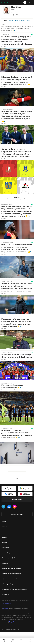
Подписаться (6, 15)
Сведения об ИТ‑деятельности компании (14, 589)
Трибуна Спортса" (7, 553)
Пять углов (4, 440)
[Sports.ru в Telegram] (4, 507)
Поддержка (5, 547)
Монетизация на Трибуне (9, 558)
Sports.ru (5, 608)
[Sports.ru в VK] (9, 507)
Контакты (4, 532)
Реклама (4, 542)
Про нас (4, 521)
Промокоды (5, 594)
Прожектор (5, 563)
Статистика (11, 20)
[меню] (30, 2)
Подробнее (12, 622)
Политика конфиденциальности (11, 573)
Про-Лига (3, 46)
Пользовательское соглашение (11, 568)
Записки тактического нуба (8, 389)
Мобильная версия (17, 514)
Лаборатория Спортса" (8, 584)
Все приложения (17, 499)
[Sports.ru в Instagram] (15, 507)
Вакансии (4, 537)
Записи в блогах (25, 20)
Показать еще (17, 470)
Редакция (4, 527)
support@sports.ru (7, 603)
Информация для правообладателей (13, 579)
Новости (17, 20)
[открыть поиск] (20, 2)
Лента (5, 20)
